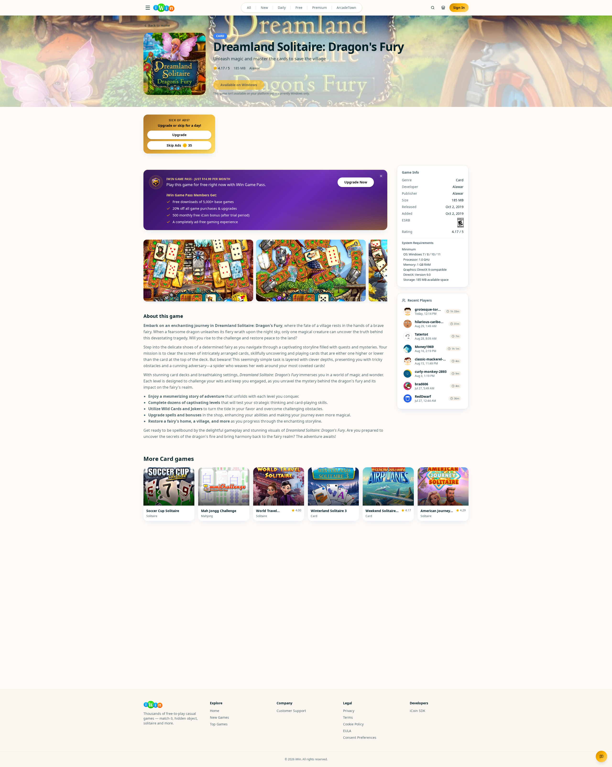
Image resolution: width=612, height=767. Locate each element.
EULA (347, 730)
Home (214, 710)
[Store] (443, 7)
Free (298, 7)
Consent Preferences (359, 737)
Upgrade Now (355, 182)
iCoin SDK (417, 710)
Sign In (459, 7)
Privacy (348, 710)
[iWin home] (164, 7)
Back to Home (159, 25)
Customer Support (291, 710)
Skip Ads (179, 145)
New (264, 7)
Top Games (219, 724)
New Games (219, 717)
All (249, 7)
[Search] (432, 7)
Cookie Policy (353, 724)
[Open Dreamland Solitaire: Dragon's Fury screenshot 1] (198, 270)
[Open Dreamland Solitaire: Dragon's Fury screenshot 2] (311, 270)
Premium (319, 7)
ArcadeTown (346, 7)
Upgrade (179, 134)
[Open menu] (147, 7)
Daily (282, 7)
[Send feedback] (601, 756)
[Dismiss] (381, 176)
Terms (348, 717)
